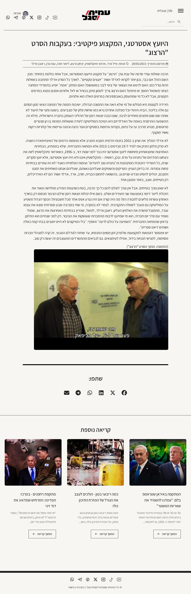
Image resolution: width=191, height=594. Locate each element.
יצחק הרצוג (77, 64)
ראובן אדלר (38, 64)
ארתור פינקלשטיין (95, 64)
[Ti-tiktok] (47, 17)
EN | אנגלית (164, 11)
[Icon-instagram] (39, 17)
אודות (17, 13)
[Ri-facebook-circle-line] (24, 17)
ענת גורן (50, 64)
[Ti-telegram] (16, 17)
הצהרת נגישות (76, 587)
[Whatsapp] (8, 17)
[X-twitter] (31, 17)
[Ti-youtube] (55, 17)
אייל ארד (112, 64)
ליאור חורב (63, 64)
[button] (124, 393)
